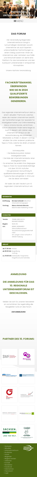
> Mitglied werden (10, 459)
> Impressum (8, 471)
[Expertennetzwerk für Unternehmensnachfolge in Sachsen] (27, 421)
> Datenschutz (9, 469)
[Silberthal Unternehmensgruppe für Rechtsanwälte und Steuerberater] (27, 402)
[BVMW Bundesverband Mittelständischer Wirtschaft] (9, 402)
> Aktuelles (7, 448)
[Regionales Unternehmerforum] (18, 4)
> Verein (6, 454)
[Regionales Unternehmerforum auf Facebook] (35, 2)
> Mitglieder (8, 457)
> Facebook (8, 467)
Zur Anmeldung (19, 312)
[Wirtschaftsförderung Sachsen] (27, 383)
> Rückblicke (8, 452)
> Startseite (8, 446)
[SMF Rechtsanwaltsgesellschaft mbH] (9, 364)
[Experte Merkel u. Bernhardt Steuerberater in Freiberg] (9, 421)
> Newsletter (8, 465)
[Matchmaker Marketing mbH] (27, 364)
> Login (6, 473)
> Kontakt (7, 463)
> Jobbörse (8, 461)
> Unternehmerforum (11, 450)
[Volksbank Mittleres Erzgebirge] (9, 383)
